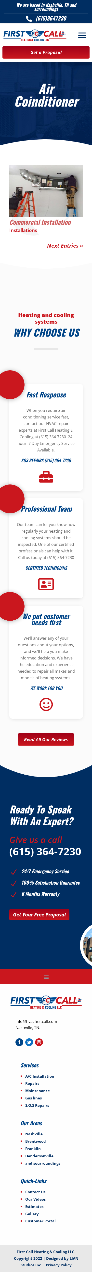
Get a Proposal (46, 52)
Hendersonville (39, 1155)
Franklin (33, 1148)
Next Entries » (65, 245)
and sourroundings (42, 1163)
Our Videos (35, 1199)
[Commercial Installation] (46, 191)
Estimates (34, 1206)
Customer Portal (40, 1220)
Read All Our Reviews (46, 739)
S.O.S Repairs (37, 1105)
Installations (23, 230)
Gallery (32, 1213)
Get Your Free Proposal (39, 914)
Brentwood (35, 1141)
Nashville (34, 1133)
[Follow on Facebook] (19, 1042)
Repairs (32, 1083)
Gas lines (33, 1098)
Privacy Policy (59, 1264)
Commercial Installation (40, 221)
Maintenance (37, 1090)
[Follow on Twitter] (29, 1042)
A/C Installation (39, 1076)
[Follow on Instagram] (39, 1042)
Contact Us (35, 1191)
